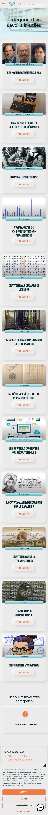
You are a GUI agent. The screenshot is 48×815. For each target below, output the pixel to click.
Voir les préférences (24, 805)
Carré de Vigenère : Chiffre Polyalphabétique (24, 396)
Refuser (24, 799)
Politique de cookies (23, 811)
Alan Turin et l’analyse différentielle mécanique (23, 125)
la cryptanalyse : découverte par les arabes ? (24, 505)
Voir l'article (24, 80)
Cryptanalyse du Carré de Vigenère (24, 288)
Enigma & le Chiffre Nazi (24, 177)
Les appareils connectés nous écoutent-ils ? (24, 450)
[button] (44, 765)
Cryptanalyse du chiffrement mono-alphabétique (24, 232)
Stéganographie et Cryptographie (24, 613)
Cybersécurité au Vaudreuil (21, 760)
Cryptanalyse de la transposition (24, 559)
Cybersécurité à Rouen (19, 756)
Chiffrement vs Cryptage (24, 665)
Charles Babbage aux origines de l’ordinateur (24, 342)
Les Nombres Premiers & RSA (24, 73)
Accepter (24, 792)
